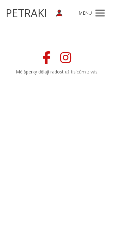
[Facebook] (47, 57)
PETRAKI (26, 13)
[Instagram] (65, 57)
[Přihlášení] (59, 13)
